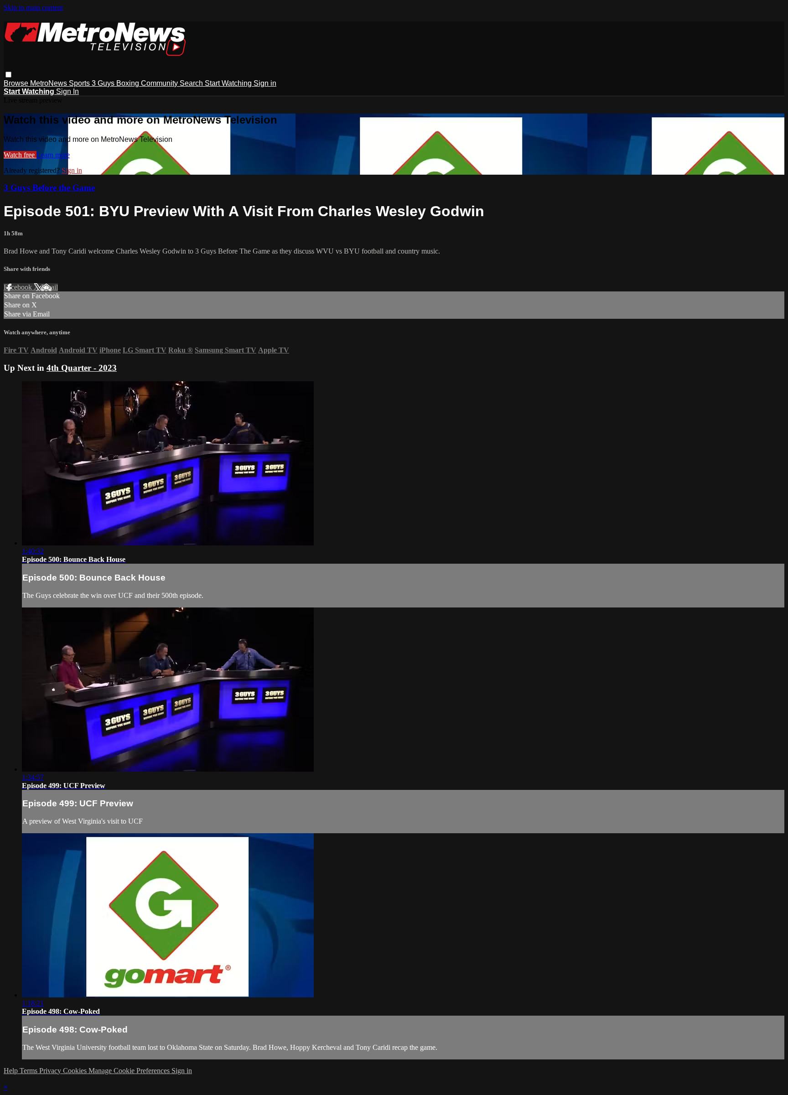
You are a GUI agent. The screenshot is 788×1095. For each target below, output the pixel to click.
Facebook (19, 287)
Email (49, 287)
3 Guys (104, 83)
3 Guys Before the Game (49, 187)
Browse (17, 83)
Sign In (67, 91)
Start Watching (229, 83)
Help (12, 1070)
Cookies (75, 1070)
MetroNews (49, 83)
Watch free (20, 155)
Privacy (51, 1070)
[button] (8, 75)
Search (192, 83)
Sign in (265, 83)
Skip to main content (33, 7)
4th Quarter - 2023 (82, 368)
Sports (80, 83)
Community (160, 83)
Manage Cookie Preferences (129, 1070)
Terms (29, 1070)
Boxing (128, 83)
